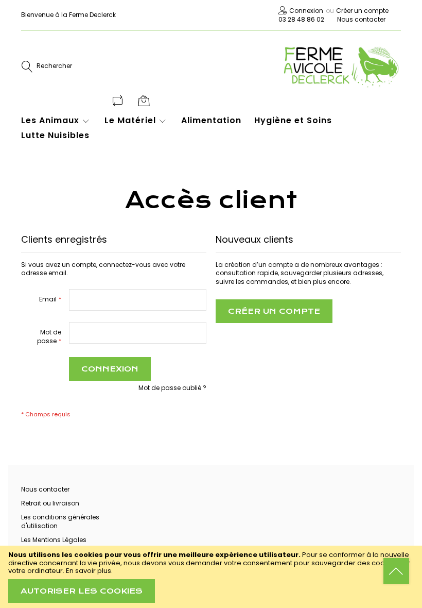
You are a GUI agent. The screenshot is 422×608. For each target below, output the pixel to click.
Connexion (306, 10)
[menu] (204, 133)
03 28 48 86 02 (301, 19)
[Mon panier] (145, 100)
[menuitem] (56, 120)
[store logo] (341, 66)
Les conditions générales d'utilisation (60, 521)
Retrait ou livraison (50, 503)
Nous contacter (361, 19)
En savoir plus (88, 571)
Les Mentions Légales (53, 539)
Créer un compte (362, 10)
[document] (211, 577)
